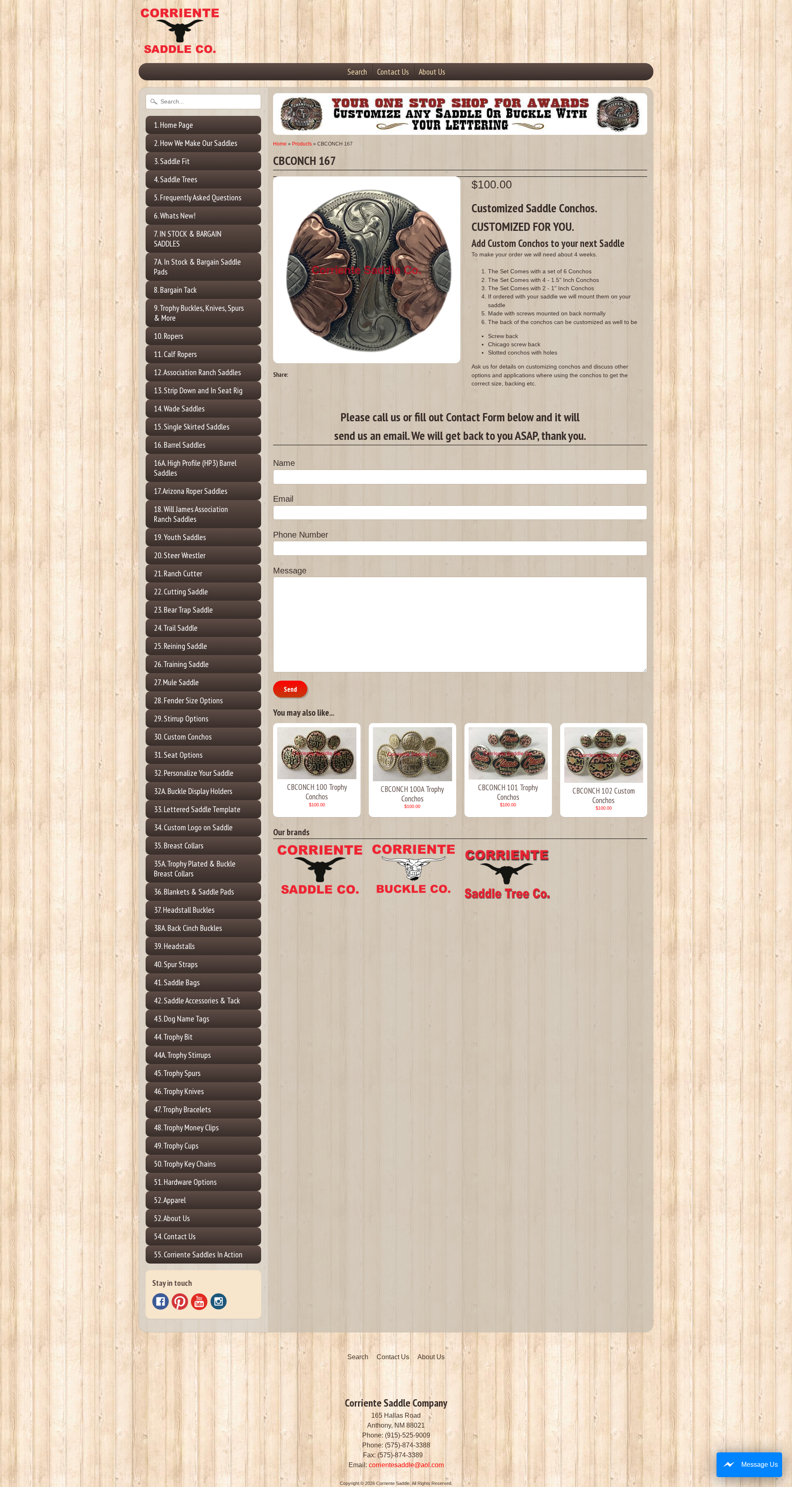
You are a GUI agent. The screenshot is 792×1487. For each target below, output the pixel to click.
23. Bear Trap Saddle (183, 609)
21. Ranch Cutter (178, 573)
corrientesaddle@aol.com (406, 1464)
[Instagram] (218, 1301)
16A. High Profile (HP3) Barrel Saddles (195, 468)
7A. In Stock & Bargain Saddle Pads (197, 266)
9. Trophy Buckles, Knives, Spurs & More (199, 313)
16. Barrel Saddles (179, 444)
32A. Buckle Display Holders (193, 791)
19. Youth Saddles (180, 537)
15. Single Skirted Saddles (191, 426)
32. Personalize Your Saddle (193, 773)
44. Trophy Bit (173, 1036)
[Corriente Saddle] (180, 44)
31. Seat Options (178, 754)
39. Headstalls (174, 946)
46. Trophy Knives (179, 1091)
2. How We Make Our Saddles (195, 143)
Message (289, 570)
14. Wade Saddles (179, 408)
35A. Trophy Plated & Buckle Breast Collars (195, 868)
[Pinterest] (180, 1301)
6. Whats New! (175, 215)
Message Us (759, 1464)
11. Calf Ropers (175, 354)
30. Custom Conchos (183, 736)
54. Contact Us (175, 1236)
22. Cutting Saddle (181, 591)
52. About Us (172, 1218)
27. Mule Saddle (176, 682)
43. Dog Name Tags (181, 1018)
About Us (432, 71)
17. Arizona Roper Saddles (190, 491)
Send (290, 689)
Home (280, 143)
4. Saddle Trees (175, 179)
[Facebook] (160, 1301)
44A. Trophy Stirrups (182, 1055)
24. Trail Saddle (176, 628)
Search (357, 71)
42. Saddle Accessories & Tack (197, 1000)
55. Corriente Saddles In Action (198, 1254)
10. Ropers (168, 336)
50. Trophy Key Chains (185, 1163)
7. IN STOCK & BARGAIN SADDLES (188, 238)
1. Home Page (173, 125)
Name (284, 462)
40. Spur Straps (176, 964)
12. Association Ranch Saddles (197, 372)
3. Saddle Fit (172, 161)
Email (283, 498)
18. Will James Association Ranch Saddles (191, 514)
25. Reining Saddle (180, 646)
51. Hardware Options (185, 1182)
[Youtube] (199, 1301)
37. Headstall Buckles (184, 909)
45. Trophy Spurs (177, 1073)
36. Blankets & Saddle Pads (194, 891)
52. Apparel (170, 1200)
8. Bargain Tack (175, 289)
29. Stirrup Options (181, 718)
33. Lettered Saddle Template (197, 809)
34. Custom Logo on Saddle (193, 827)
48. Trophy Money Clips (186, 1127)
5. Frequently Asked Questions (197, 197)
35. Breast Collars (178, 845)
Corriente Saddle (393, 1483)
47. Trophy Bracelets (182, 1109)
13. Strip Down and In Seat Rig (198, 390)
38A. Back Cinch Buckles (188, 928)
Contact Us (393, 71)
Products (302, 143)
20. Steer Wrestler (179, 555)
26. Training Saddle (181, 664)
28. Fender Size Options (188, 700)
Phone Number (300, 534)
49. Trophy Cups (176, 1145)
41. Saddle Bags (177, 982)
